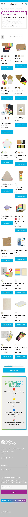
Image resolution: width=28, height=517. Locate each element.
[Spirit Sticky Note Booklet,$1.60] (7, 304)
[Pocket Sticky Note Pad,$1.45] (21, 242)
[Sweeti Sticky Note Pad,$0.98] (21, 143)
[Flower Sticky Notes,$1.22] (7, 208)
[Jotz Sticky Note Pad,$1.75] (21, 304)
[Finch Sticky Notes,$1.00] (7, 175)
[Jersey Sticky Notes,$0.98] (21, 109)
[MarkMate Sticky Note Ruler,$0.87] (7, 109)
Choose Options (7, 68)
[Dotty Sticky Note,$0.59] (7, 47)
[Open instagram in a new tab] (2, 458)
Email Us (3, 453)
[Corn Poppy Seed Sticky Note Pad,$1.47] (7, 272)
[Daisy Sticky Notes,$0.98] (7, 143)
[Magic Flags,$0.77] (21, 47)
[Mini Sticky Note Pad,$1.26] (21, 208)
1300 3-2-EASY (9, 451)
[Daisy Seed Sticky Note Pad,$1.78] (7, 336)
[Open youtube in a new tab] (10, 458)
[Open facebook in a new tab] (4, 458)
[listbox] (15, 37)
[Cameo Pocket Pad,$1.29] (7, 242)
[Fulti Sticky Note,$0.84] (21, 79)
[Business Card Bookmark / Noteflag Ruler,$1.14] (21, 175)
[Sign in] (23, 4)
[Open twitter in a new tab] (13, 458)
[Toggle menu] (2, 4)
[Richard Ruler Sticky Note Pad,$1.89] (21, 336)
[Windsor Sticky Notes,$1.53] (21, 272)
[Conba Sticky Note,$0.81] (7, 79)
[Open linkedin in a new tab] (7, 458)
